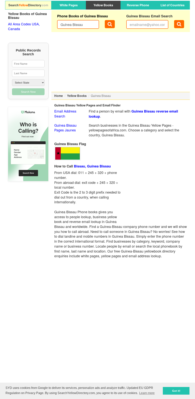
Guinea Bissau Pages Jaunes (65, 128)
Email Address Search (65, 113)
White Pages (69, 5)
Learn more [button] (147, 393)
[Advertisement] (120, 62)
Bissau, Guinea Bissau (92, 166)
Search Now (28, 91)
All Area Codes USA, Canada (24, 26)
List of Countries (173, 5)
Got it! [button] (176, 390)
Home (58, 95)
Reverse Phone (138, 5)
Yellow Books (103, 5)
